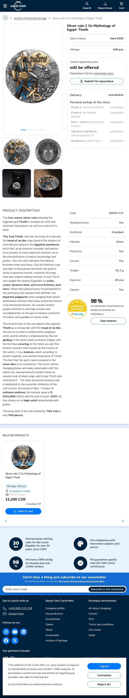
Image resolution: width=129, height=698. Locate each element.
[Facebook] (6, 640)
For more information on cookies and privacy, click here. (35, 684)
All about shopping (100, 608)
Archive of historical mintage (30, 18)
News (49, 630)
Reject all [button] (104, 684)
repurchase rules (103, 73)
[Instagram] (6, 631)
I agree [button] (104, 666)
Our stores (95, 630)
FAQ (91, 619)
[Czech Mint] (18, 6)
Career (49, 624)
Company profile (55, 608)
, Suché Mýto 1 (86, 141)
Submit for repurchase (99, 81)
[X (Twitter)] (14, 640)
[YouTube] (14, 631)
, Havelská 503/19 (87, 107)
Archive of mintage (57, 640)
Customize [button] (104, 675)
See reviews (108, 321)
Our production (54, 614)
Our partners (53, 619)
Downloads (52, 635)
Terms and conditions (101, 624)
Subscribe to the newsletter (107, 589)
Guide (92, 635)
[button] (7, 79)
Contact (93, 614)
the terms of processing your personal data (81, 581)
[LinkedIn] (23, 631)
